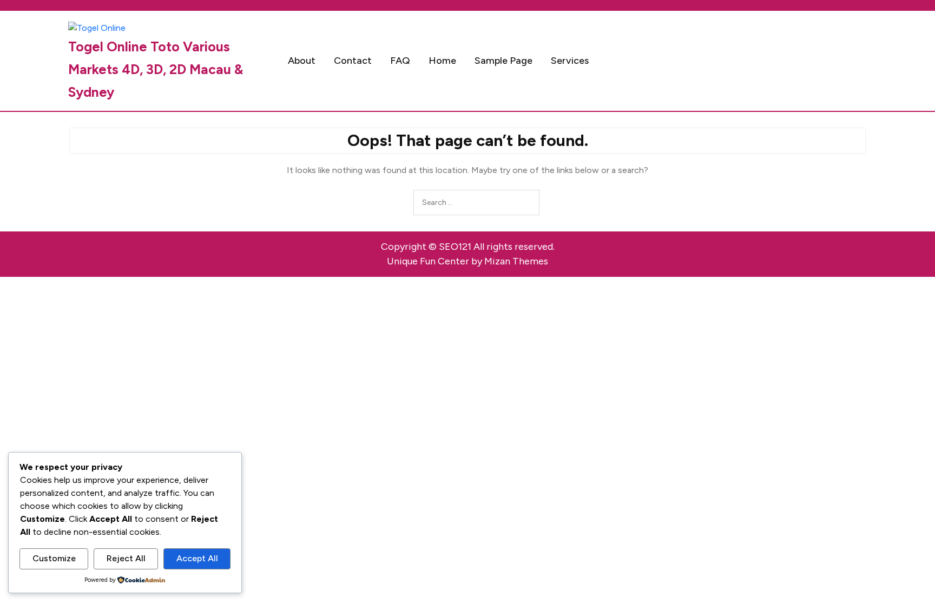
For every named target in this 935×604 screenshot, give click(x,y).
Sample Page (503, 61)
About (301, 61)
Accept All (197, 558)
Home (442, 61)
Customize (54, 558)
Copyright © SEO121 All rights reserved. (468, 247)
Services (570, 61)
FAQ (400, 61)
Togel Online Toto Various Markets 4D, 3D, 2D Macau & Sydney (155, 69)
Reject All (126, 558)
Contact (353, 61)
